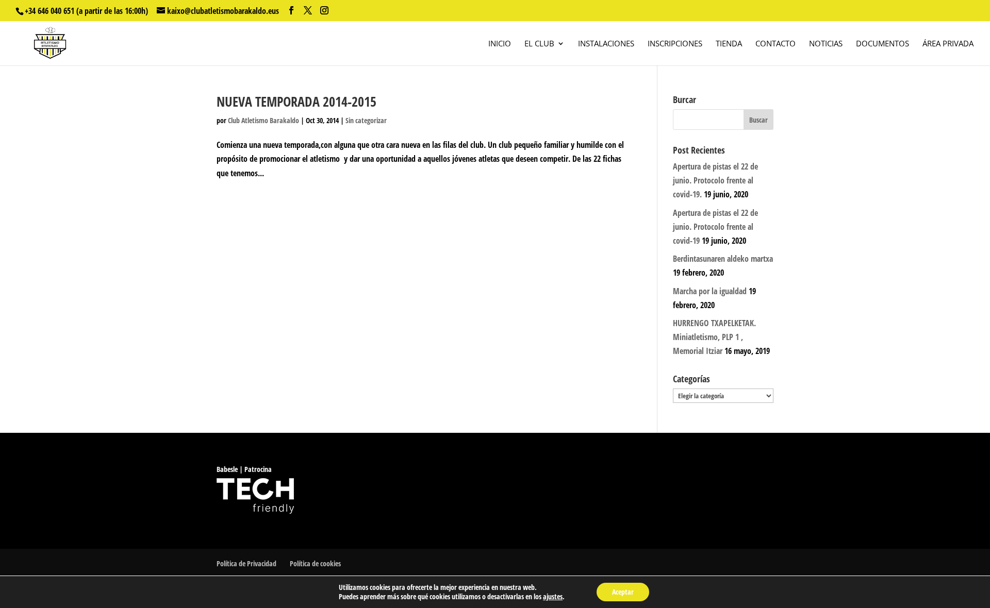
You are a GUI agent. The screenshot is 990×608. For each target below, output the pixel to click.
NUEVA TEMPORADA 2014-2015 (296, 101)
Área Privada (948, 44)
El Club (539, 44)
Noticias (826, 44)
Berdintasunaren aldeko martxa (723, 258)
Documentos (882, 44)
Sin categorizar (366, 120)
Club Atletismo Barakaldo (263, 120)
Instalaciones (606, 44)
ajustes (553, 596)
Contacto (775, 44)
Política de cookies (315, 563)
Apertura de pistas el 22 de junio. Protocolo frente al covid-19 (715, 226)
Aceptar (623, 592)
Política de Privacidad (246, 563)
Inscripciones (675, 44)
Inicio (499, 44)
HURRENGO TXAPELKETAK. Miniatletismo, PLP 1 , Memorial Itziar (714, 337)
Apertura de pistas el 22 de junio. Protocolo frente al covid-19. (715, 180)
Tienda (729, 44)
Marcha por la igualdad (710, 291)
